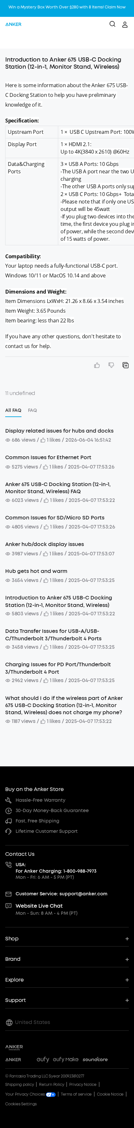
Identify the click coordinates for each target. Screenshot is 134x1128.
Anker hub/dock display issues (44, 544)
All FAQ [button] (13, 410)
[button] (12, 40)
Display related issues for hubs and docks (59, 430)
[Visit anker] (13, 1060)
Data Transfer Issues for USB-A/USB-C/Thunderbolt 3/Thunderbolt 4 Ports (53, 635)
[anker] (13, 25)
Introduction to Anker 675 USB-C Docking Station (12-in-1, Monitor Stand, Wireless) (58, 601)
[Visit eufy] (43, 1060)
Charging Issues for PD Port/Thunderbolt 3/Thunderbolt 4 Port (58, 668)
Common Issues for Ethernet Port (48, 457)
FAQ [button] (32, 410)
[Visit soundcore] (95, 1060)
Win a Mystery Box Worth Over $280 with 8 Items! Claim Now (67, 7)
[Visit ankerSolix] (29, 1060)
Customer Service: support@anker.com (61, 894)
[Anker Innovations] (14, 1048)
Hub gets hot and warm (36, 571)
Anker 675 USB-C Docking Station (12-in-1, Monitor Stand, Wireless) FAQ (58, 488)
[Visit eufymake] (65, 1060)
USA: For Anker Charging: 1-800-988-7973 (56, 868)
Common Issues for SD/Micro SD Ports (54, 517)
